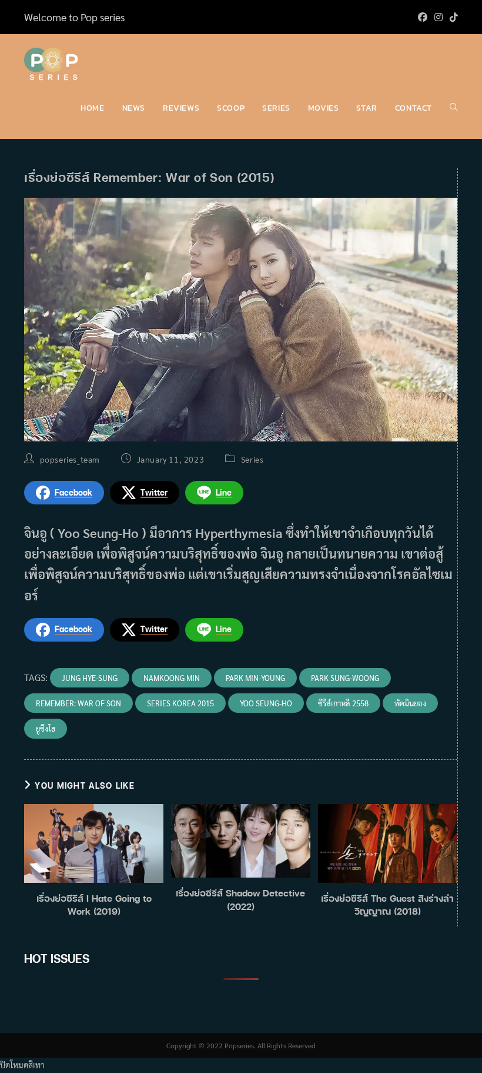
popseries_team (70, 459)
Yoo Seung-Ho (266, 703)
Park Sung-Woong (345, 678)
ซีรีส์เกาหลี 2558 (343, 703)
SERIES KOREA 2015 (180, 703)
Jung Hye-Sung (90, 678)
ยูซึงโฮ (45, 728)
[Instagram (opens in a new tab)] (438, 17)
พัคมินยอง (410, 703)
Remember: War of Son (78, 703)
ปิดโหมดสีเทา (22, 1064)
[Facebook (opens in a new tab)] (422, 17)
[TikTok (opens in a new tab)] (452, 17)
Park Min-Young (255, 678)
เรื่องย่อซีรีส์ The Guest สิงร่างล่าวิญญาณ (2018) (387, 905)
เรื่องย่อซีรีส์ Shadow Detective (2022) (240, 899)
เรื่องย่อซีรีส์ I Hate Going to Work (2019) (94, 905)
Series (252, 459)
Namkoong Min (171, 678)
